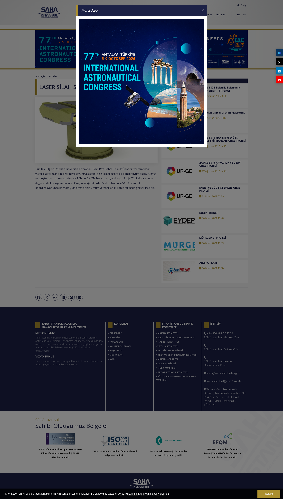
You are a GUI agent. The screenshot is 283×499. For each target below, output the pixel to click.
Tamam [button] (269, 493)
